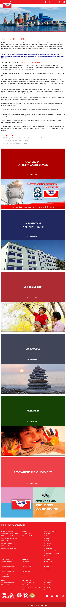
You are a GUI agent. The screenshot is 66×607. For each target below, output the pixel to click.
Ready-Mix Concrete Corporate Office (32, 587)
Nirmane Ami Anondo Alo (29, 574)
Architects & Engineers (8, 569)
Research (48, 566)
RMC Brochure (6, 564)
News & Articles (27, 569)
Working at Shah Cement (8, 582)
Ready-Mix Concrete (7, 561)
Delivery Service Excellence (9, 566)
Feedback (48, 584)
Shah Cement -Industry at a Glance (10, 533)
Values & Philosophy (7, 543)
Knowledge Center (7, 574)
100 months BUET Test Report (52, 553)
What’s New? (48, 582)
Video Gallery (27, 571)
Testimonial (48, 555)
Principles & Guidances (8, 545)
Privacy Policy (49, 589)
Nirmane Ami (6, 576)
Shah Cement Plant (28, 584)
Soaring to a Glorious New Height (53, 550)
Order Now (48, 533)
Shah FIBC (48, 569)
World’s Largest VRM (8, 535)
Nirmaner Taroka (28, 564)
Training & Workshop (8, 584)
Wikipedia (48, 587)
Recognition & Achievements (9, 548)
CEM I (47, 535)
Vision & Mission (7, 540)
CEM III (47, 540)
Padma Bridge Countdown (30, 535)
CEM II (47, 538)
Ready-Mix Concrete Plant (30, 589)
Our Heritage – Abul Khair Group (10, 538)
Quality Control (49, 545)
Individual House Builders (8, 571)
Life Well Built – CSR (50, 564)
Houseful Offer (27, 566)
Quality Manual (49, 548)
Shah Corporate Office (29, 582)
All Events (26, 561)
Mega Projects (27, 533)
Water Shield (48, 543)
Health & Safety (49, 561)
